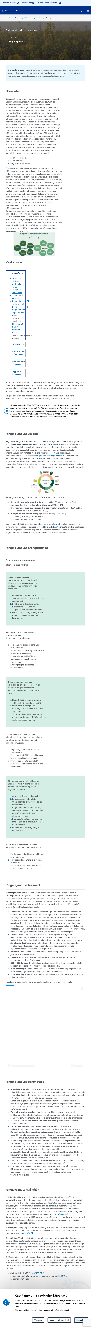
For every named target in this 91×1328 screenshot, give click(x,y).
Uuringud (16, 344)
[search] (81, 11)
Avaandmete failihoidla (48, 3)
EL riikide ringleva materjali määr (16, 328)
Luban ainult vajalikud (59, 1320)
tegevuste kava (50, 524)
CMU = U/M (25, 1233)
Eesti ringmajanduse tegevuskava (19, 310)
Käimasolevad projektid (18, 363)
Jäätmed (14, 37)
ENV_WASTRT (33, 1273)
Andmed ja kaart (8, 3)
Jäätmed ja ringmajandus (32, 18)
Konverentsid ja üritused (18, 353)
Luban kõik (81, 1320)
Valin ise (38, 1320)
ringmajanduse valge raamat (49, 456)
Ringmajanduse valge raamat (19, 302)
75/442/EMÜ (62, 1214)
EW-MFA (61, 1276)
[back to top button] (84, 1315)
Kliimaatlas (27, 3)
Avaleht (8, 18)
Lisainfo (16, 273)
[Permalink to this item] (40, 30)
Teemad (17, 18)
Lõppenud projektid (17, 373)
